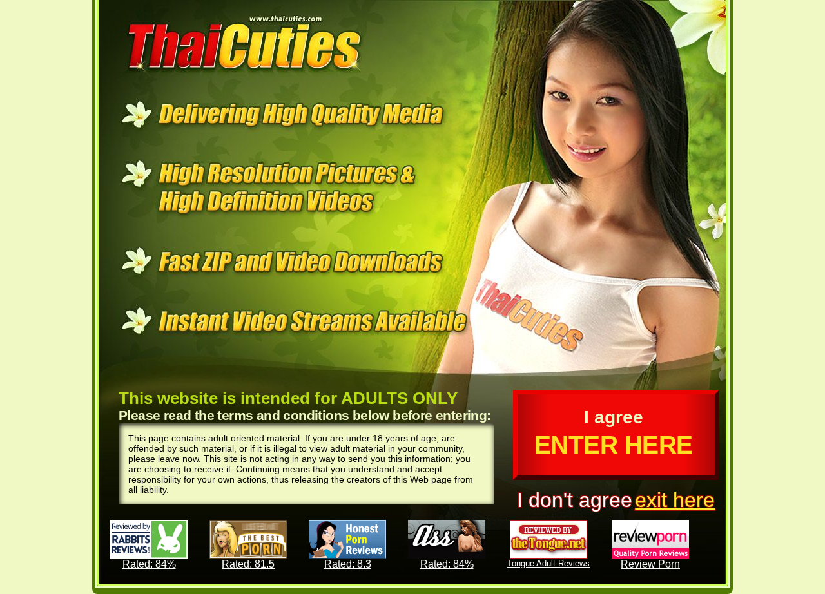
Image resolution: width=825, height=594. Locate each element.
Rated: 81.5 (248, 564)
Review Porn (650, 564)
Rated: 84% (149, 564)
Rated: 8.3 (347, 564)
